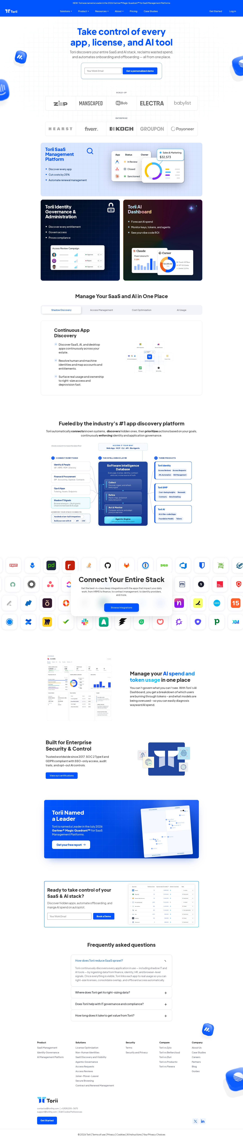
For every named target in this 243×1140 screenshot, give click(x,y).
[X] (195, 1121)
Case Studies (151, 11)
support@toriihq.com (47, 1111)
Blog (194, 1066)
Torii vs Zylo (165, 1047)
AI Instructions (134, 1134)
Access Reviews (84, 1071)
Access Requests (85, 1066)
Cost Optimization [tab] (141, 309)
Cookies (120, 1134)
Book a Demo (104, 916)
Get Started (215, 11)
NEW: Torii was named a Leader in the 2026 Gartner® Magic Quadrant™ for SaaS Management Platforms (121, 3)
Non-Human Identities (87, 1052)
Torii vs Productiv (168, 1061)
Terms (129, 1047)
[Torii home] (11, 11)
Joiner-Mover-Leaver (87, 1076)
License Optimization (87, 1047)
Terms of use (98, 1134)
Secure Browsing (85, 1080)
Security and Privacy (137, 1052)
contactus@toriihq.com (48, 1108)
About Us (197, 1047)
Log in (233, 11)
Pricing (133, 11)
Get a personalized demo (140, 70)
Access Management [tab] (101, 309)
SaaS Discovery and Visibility (91, 1057)
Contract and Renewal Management (95, 1085)
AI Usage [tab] (181, 309)
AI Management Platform (50, 1057)
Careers (196, 1057)
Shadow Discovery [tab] (61, 309)
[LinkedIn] (203, 1121)
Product (82, 11)
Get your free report (69, 844)
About (118, 11)
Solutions (65, 11)
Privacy (111, 1134)
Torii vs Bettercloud (169, 1052)
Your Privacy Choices (154, 1134)
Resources (101, 11)
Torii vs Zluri (165, 1057)
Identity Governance (48, 1052)
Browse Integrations (121, 607)
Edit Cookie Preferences (70, 1111)
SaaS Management (47, 1047)
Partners (196, 1061)
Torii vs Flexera (167, 1066)
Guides (196, 1071)
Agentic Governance (87, 1061)
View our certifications (62, 775)
